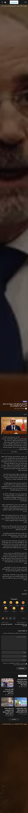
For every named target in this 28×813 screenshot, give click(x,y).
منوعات (25, 401)
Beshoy (23, 408)
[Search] (2, 2)
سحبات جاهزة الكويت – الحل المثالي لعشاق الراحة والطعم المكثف (21, 710)
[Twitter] (10, 618)
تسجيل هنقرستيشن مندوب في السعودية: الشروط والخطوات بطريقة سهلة (22, 681)
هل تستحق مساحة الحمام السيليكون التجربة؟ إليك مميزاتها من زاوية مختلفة (8, 710)
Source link (24, 593)
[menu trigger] (25, 2)
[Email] (2, 618)
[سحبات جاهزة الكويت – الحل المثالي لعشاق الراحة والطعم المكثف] (21, 702)
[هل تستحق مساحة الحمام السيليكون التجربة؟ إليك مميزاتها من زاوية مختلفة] (7, 702)
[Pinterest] (6, 618)
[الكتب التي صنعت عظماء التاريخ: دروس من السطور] (7, 683)
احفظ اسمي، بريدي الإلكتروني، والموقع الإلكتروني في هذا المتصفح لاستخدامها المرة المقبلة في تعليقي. (14, 664)
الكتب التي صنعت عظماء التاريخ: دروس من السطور (8, 691)
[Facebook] (14, 618)
